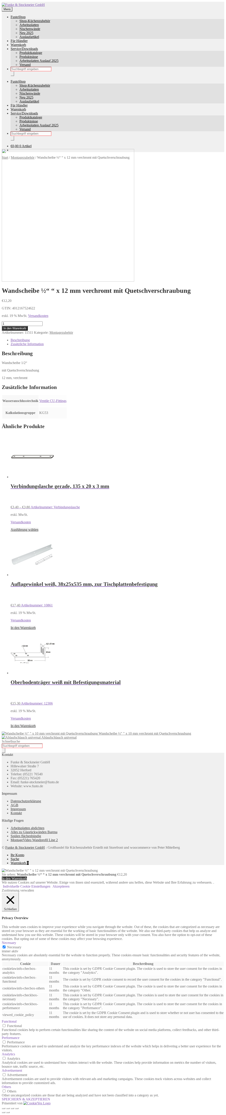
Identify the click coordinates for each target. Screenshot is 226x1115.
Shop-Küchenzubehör (34, 21)
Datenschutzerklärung (26, 801)
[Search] (12, 73)
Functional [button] (9, 1021)
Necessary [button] (9, 943)
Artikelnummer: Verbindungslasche (60, 496)
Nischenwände (29, 29)
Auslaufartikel (29, 37)
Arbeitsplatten (29, 25)
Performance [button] (10, 1038)
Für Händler (19, 41)
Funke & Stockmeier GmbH (25, 847)
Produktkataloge (30, 53)
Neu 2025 (26, 33)
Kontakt (16, 813)
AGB (14, 805)
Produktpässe (28, 57)
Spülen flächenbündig (26, 836)
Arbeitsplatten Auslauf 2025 (38, 61)
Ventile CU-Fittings (52, 401)
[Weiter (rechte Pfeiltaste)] (8, 1112)
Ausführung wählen (24, 530)
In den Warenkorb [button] (23, 628)
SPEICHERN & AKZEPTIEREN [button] (26, 1099)
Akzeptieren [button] (61, 886)
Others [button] (6, 1087)
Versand (25, 65)
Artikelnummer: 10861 (84, 594)
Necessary (14, 947)
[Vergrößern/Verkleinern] (3, 1108)
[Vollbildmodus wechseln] (8, 1108)
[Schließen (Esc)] (17, 1108)
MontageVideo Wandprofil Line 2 (34, 840)
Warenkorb (18, 45)
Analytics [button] (8, 1054)
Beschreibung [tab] (20, 340)
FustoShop (18, 17)
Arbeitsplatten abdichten (27, 828)
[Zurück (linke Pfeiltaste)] (3, 1112)
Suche (15, 859)
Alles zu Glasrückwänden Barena (34, 832)
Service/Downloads (24, 49)
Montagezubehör (61, 332)
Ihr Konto (17, 855)
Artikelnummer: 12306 (66, 692)
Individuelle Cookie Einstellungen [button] (26, 886)
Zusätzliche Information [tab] (27, 344)
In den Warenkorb (15, 328)
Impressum (18, 809)
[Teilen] (12, 1108)
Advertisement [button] (12, 1070)
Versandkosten (38, 316)
